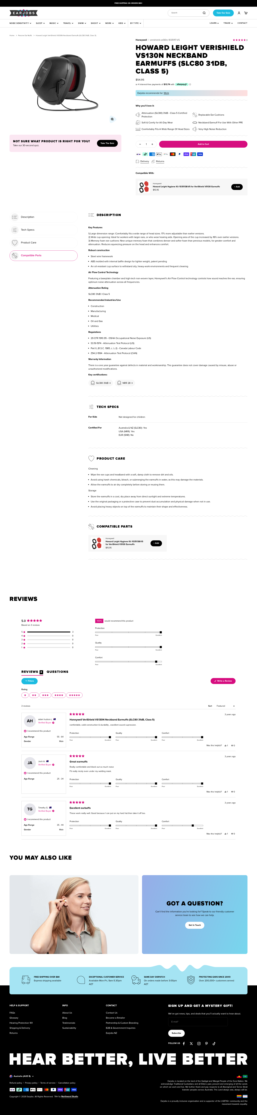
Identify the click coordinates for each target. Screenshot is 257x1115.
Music (53, 23)
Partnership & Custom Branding (122, 1022)
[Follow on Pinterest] (206, 1044)
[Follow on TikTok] (214, 1044)
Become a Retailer (115, 1017)
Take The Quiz (107, 143)
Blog (64, 1017)
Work (108, 23)
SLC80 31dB (102, 383)
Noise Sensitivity (19, 23)
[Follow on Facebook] (184, 1044)
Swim (81, 23)
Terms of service (47, 1083)
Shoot (94, 23)
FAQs (12, 1012)
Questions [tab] (58, 673)
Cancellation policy (66, 1083)
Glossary (14, 1017)
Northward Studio (69, 1096)
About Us (67, 1012)
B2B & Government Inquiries (120, 1028)
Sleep (39, 23)
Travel (67, 23)
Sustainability (69, 1028)
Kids (121, 23)
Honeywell (141, 40)
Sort (210, 706)
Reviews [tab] (32, 673)
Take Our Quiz (223, 12)
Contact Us (111, 1012)
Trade (227, 23)
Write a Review (226, 682)
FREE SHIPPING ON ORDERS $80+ (128, 3)
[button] (47, 632)
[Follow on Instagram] (199, 1044)
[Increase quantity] (152, 144)
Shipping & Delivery (20, 1028)
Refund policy (16, 1083)
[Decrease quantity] (140, 144)
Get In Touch (195, 925)
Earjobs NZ (111, 1033)
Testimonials (68, 1022)
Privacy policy (31, 1083)
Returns (14, 1033)
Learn (213, 23)
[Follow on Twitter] (191, 1044)
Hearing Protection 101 (21, 1022)
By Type (134, 23)
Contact (242, 23)
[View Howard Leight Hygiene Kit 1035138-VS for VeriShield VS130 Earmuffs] (144, 187)
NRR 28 (126, 383)
